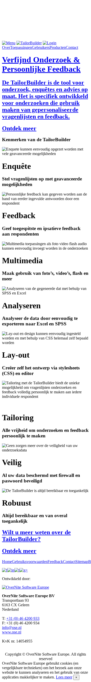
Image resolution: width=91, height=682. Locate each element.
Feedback (55, 561)
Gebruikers (41, 47)
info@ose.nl (11, 627)
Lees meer (64, 677)
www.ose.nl (11, 632)
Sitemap (81, 561)
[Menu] (8, 43)
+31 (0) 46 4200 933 (22, 618)
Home (7, 561)
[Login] (49, 43)
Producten (58, 47)
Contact (72, 47)
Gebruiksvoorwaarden (30, 561)
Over (6, 47)
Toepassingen (21, 47)
